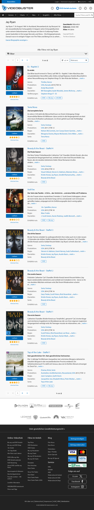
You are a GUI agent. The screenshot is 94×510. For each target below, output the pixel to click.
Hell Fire (31, 189)
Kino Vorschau (32, 465)
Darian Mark (63, 336)
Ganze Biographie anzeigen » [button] (17, 40)
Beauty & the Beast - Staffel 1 (40, 311)
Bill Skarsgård (46, 91)
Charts (22, 15)
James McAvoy (69, 91)
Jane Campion (46, 376)
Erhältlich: (32, 98)
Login (57, 2)
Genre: (30, 82)
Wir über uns (29, 501)
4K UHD (58, 98)
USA (42, 85)
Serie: (30, 136)
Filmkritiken (51, 449)
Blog (90, 8)
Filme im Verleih (34, 438)
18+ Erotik (10, 448)
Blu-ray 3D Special (53, 458)
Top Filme (31, 442)
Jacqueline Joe (46, 379)
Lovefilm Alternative (13, 482)
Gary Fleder (45, 294)
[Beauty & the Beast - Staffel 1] (15, 323)
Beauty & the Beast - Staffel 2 (40, 270)
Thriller (43, 82)
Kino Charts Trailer (33, 477)
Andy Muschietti (47, 88)
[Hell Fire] (15, 201)
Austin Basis (63, 254)
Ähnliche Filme (14, 99)
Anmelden (11, 2)
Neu (33, 15)
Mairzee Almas (71, 172)
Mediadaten (65, 501)
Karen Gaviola (70, 131)
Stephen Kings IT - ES (49, 94)
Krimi (49, 370)
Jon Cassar (60, 131)
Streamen (80, 8)
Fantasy (48, 125)
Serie (43, 125)
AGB (49, 472)
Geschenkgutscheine (13, 474)
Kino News (51, 445)
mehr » (82, 78)
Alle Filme (57, 15)
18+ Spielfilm (46, 207)
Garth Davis (57, 376)
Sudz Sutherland (72, 251)
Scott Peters (54, 294)
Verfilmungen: (33, 94)
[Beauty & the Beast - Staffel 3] (15, 241)
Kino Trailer (31, 475)
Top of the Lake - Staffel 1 (39, 352)
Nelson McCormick (48, 131)
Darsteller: (31, 91)
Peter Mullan (70, 379)
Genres (11, 15)
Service (51, 462)
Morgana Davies (47, 134)
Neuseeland (66, 373)
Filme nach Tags (12, 489)
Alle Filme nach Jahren (14, 453)
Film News (51, 442)
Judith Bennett (69, 216)
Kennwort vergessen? (68, 2)
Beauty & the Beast (48, 178)
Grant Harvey (60, 251)
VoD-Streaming (12, 463)
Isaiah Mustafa (57, 91)
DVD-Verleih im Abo (52, 8)
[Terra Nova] (15, 118)
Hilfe (49, 467)
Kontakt (50, 469)
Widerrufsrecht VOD (54, 478)
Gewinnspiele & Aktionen (15, 471)
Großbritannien (55, 373)
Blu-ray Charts (32, 453)
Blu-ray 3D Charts (33, 459)
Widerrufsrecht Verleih (55, 475)
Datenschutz (39, 501)
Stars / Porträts (52, 452)
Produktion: (32, 85)
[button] (65, 60)
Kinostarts (31, 463)
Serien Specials (52, 454)
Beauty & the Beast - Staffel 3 (40, 230)
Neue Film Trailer (33, 472)
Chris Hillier (72, 134)
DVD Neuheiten (33, 445)
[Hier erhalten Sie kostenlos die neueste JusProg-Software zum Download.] (77, 465)
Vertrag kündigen (77, 439)
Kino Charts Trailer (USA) (35, 480)
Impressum (48, 501)
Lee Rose (66, 333)
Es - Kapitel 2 (33, 66)
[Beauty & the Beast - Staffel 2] (15, 282)
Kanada (48, 85)
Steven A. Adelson (58, 172)
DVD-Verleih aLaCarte (68, 8)
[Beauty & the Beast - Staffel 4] (15, 160)
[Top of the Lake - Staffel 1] (15, 364)
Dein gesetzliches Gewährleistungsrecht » (47, 429)
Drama (43, 370)
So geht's (46, 15)
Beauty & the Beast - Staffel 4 (40, 148)
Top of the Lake (47, 382)
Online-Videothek (15, 438)
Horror (49, 82)
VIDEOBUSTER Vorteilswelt (15, 486)
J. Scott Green (46, 216)
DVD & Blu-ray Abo (13, 457)
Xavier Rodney (57, 216)
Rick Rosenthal (65, 294)
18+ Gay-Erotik (12, 450)
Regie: (30, 88)
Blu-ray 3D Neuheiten (34, 456)
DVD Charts (31, 448)
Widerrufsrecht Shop (54, 480)
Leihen (14, 93)
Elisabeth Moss (58, 379)
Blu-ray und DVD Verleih (14, 442)
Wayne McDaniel (60, 134)
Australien (45, 373)
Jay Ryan (54, 175)
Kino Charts (31, 468)
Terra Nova (32, 107)
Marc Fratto (45, 213)
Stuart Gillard (46, 172)
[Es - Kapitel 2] (15, 78)
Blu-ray (51, 98)
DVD (43, 98)
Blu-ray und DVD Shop (14, 445)
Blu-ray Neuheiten (33, 450)
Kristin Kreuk (46, 175)
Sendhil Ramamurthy (67, 175)
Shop (85, 8)
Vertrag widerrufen (77, 445)
